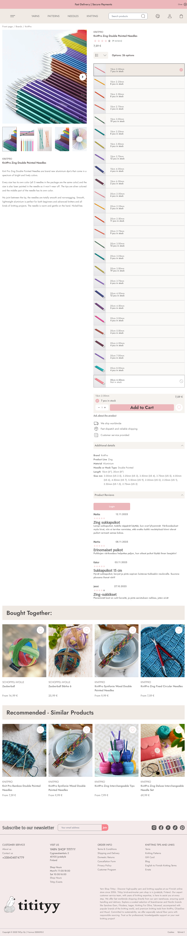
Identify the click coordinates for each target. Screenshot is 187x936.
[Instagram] (154, 827)
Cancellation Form (107, 861)
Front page (7, 26)
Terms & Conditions (107, 849)
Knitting (92, 16)
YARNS (35, 16)
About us (6, 849)
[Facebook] (161, 827)
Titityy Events (56, 882)
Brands (19, 26)
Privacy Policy (104, 865)
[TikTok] (175, 827)
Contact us (7, 853)
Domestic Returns (106, 857)
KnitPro (28, 26)
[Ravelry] (168, 827)
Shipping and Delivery (108, 853)
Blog (147, 861)
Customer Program (107, 869)
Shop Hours (56, 877)
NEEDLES (73, 16)
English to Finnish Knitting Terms (160, 865)
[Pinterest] (182, 827)
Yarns (147, 849)
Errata (148, 869)
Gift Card (149, 857)
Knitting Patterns (153, 853)
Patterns (53, 16)
